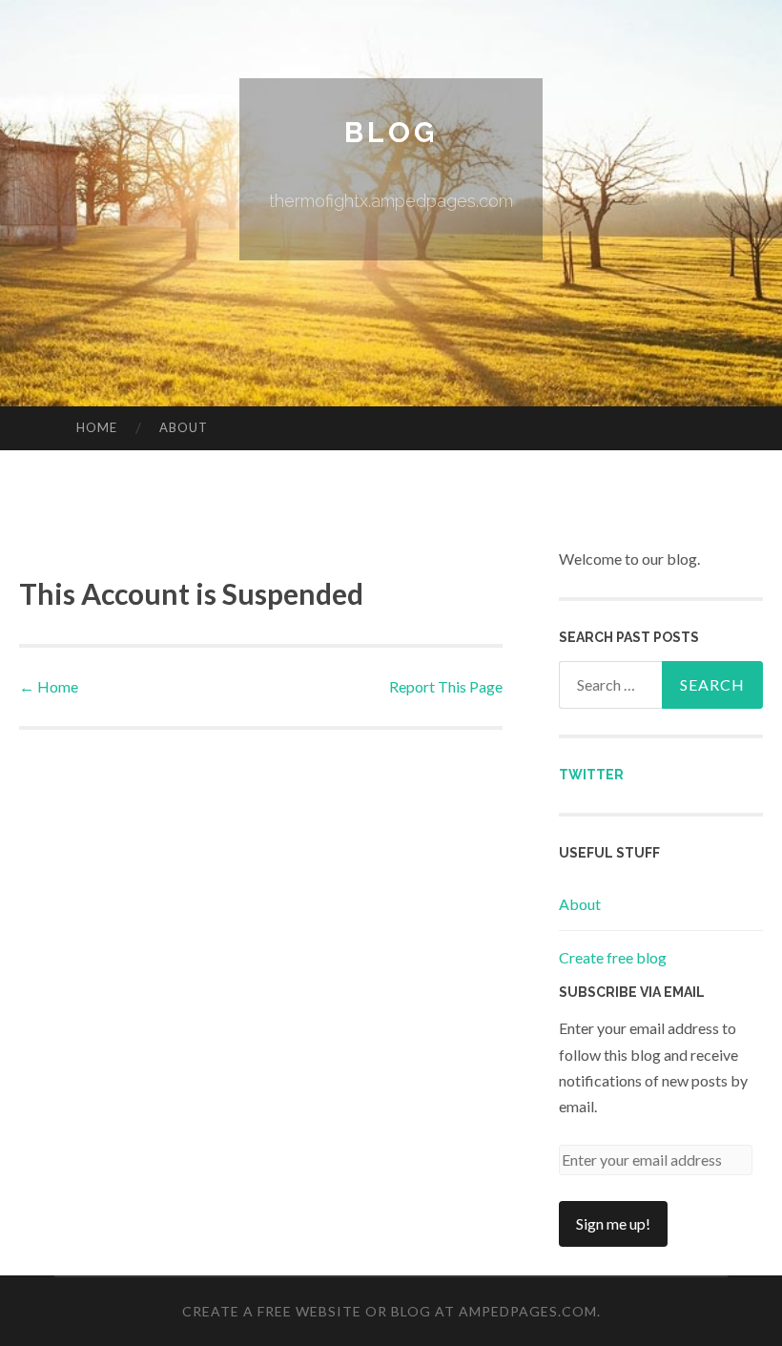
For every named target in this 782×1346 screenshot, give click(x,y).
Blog (391, 132)
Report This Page (446, 686)
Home (96, 427)
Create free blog (613, 957)
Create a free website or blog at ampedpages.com (389, 1311)
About (183, 427)
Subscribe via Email (632, 992)
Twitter (591, 774)
